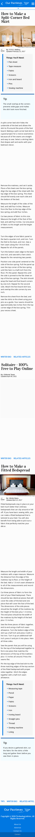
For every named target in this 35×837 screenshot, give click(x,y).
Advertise (17, 828)
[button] (2, 4)
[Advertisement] (17, 165)
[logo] (17, 3)
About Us (17, 824)
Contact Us (18, 831)
